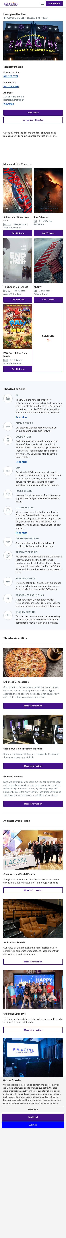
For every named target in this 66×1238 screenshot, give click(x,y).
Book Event (33, 112)
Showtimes (54, 3)
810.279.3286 (11, 86)
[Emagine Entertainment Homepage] (11, 4)
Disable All (33, 1117)
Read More (21, 417)
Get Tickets (18, 233)
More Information (33, 705)
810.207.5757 (10, 76)
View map (8, 103)
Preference (33, 1109)
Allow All (33, 1125)
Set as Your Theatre (33, 120)
